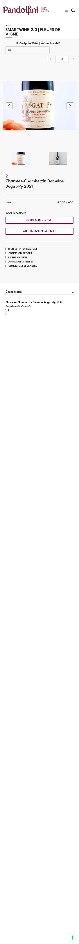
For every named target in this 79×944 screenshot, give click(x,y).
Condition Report (20, 253)
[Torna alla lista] (28, 50)
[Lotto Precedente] (51, 59)
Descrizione (14, 292)
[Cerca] (73, 10)
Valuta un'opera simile (39, 231)
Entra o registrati (39, 220)
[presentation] (9, 105)
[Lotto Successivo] (72, 59)
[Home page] (26, 10)
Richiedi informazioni (22, 249)
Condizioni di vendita (22, 266)
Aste (8, 26)
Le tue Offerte (18, 257)
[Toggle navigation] (66, 10)
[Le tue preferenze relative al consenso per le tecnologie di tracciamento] (72, 937)
